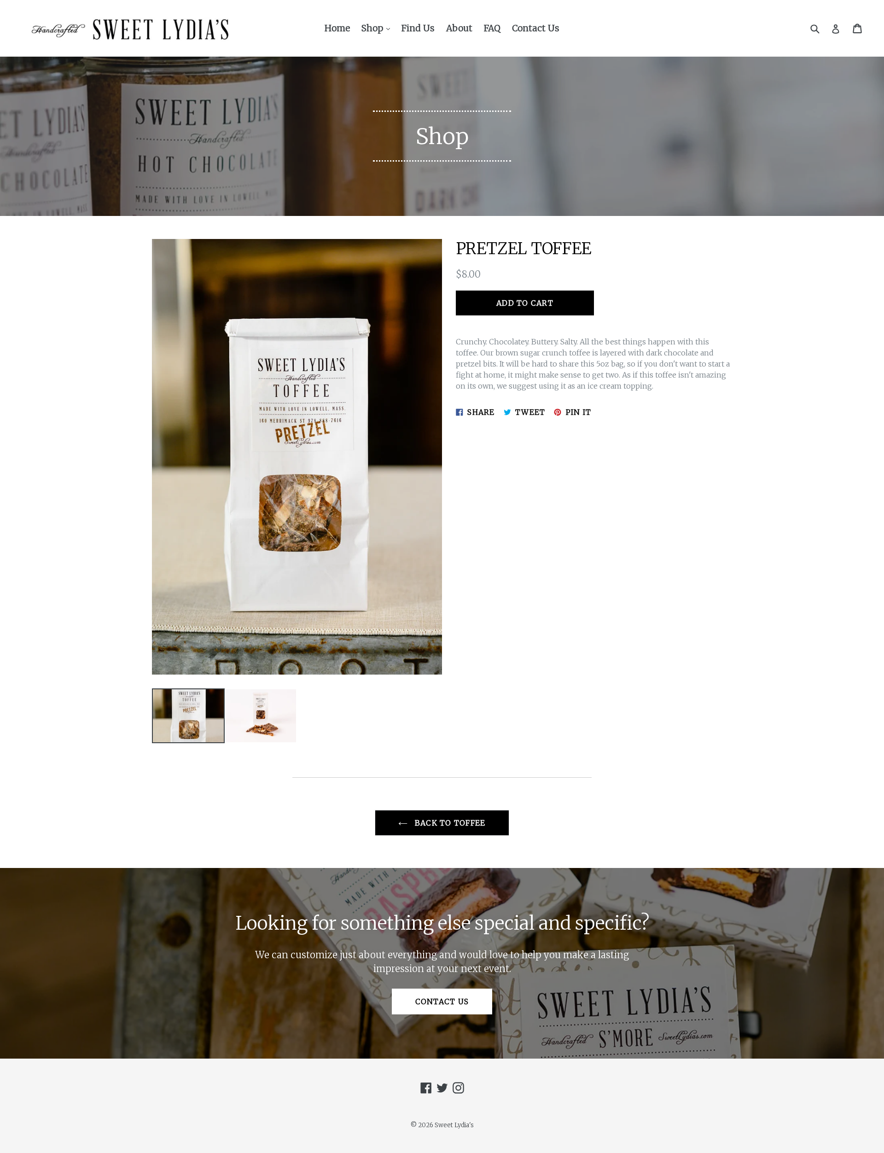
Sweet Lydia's (454, 1125)
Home (337, 28)
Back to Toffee (448, 822)
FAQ (492, 28)
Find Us (418, 28)
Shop (378, 28)
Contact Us (535, 28)
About (459, 28)
